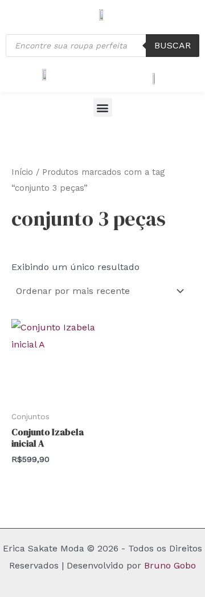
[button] (102, 107)
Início (22, 172)
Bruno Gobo (170, 565)
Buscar (172, 45)
